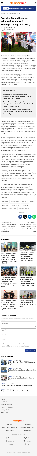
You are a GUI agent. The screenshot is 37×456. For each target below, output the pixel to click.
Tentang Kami (4, 412)
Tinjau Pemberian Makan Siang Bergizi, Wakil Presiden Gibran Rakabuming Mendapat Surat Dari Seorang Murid (9, 282)
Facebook (11, 438)
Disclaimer (3, 402)
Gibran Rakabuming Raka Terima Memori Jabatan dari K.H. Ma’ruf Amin (28, 303)
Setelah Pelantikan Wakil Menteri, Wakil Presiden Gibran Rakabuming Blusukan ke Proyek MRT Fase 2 (27, 281)
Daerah (10, 360)
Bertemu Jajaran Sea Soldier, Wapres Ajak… (21, 379)
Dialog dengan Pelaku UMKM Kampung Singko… (21, 363)
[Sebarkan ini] (20, 217)
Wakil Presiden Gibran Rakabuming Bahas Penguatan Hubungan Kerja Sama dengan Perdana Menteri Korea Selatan (9, 305)
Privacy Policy (5, 410)
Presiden (25, 205)
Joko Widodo (15, 202)
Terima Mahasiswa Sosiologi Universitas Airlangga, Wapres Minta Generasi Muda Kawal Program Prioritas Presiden (18, 104)
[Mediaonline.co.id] (18, 3)
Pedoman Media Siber (7, 407)
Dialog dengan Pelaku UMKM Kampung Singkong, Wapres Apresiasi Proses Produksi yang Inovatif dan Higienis (17, 96)
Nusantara (5, 205)
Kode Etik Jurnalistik (6, 404)
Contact (3, 399)
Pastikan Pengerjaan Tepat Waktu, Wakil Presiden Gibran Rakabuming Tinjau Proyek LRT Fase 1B (27, 256)
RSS (28, 444)
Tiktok (11, 444)
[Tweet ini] (25, 217)
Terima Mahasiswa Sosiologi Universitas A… (22, 371)
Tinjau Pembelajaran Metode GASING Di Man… (17, 385)
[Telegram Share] (30, 217)
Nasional (31, 202)
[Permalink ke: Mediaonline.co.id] (3, 28)
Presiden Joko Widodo (9, 209)
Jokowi (23, 202)
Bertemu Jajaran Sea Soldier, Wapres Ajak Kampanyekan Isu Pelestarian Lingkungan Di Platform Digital (17, 112)
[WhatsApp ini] (34, 217)
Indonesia (5, 202)
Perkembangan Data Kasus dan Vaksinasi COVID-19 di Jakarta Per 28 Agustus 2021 (28, 226)
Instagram (11, 441)
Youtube (28, 441)
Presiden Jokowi (24, 209)
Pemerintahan (15, 205)
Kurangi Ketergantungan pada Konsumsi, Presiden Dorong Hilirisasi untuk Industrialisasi (8, 226)
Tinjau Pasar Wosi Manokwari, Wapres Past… (16, 391)
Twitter (28, 438)
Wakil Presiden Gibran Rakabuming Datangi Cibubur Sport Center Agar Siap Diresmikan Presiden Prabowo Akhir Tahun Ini (9, 258)
